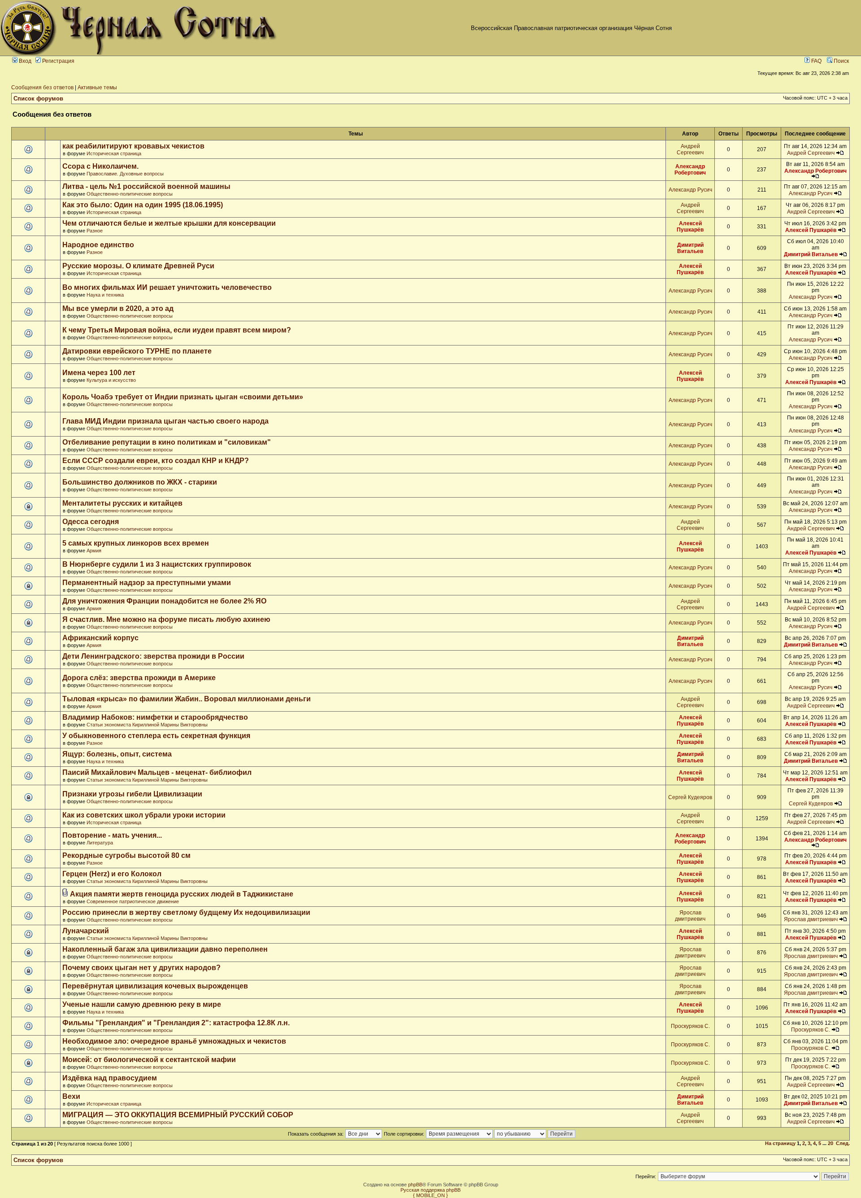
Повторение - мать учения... (112, 835)
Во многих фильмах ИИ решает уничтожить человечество (167, 287)
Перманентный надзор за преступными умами (146, 582)
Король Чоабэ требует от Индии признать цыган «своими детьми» (182, 397)
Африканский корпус (100, 638)
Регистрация (57, 61)
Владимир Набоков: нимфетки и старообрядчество (155, 717)
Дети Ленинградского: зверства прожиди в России (153, 656)
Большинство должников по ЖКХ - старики (139, 482)
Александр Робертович (690, 169)
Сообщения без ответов (42, 87)
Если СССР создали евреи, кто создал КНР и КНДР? (155, 460)
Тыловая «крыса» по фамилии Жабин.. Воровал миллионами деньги (186, 699)
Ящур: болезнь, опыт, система (117, 754)
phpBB (415, 1184)
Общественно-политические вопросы (130, 194)
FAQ (816, 61)
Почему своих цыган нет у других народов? (141, 967)
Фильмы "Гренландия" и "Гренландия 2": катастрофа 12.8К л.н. (176, 1023)
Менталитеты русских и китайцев (122, 503)
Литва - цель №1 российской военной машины (146, 186)
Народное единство (98, 245)
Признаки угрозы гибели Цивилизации (132, 794)
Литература (100, 842)
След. (843, 1143)
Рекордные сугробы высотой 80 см (126, 855)
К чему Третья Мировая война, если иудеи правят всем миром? (176, 330)
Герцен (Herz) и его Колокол (111, 874)
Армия (94, 550)
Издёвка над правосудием (109, 1078)
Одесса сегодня (90, 521)
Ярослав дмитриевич (690, 915)
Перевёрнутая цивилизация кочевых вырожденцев (155, 986)
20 (830, 1143)
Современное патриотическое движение (133, 901)
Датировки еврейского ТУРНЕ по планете (137, 351)
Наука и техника (105, 294)
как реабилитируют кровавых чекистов (133, 146)
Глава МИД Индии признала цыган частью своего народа (165, 421)
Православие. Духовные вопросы (125, 173)
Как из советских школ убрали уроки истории (144, 815)
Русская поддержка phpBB (430, 1190)
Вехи (71, 1096)
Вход (24, 61)
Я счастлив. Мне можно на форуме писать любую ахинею (166, 619)
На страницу (780, 1143)
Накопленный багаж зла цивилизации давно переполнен (165, 949)
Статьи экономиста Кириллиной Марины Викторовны (147, 724)
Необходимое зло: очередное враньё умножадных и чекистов (174, 1041)
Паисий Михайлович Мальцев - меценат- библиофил (157, 772)
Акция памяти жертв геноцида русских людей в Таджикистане (181, 894)
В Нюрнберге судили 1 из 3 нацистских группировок (156, 564)
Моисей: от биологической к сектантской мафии (149, 1059)
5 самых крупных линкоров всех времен (135, 543)
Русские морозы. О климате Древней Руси (138, 266)
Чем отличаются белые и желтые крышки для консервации (169, 223)
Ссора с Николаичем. (100, 166)
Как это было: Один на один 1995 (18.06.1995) (142, 205)
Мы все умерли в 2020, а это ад (118, 308)
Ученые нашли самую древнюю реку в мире (141, 1004)
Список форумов (38, 98)
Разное (95, 230)
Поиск (840, 61)
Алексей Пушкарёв (690, 226)
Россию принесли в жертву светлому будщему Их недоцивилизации (186, 912)
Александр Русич (690, 190)
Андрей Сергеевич (690, 149)
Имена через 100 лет (98, 372)
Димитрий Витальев (690, 248)
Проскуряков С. (690, 1026)
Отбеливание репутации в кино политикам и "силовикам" (166, 442)
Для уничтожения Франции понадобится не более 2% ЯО (164, 601)
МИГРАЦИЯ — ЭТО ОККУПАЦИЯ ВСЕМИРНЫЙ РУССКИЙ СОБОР (177, 1115)
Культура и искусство (111, 380)
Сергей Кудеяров (690, 797)
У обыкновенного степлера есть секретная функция (156, 735)
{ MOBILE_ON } (430, 1195)
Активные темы (97, 87)
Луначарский (85, 931)
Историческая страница (114, 153)
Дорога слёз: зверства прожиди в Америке (139, 678)
